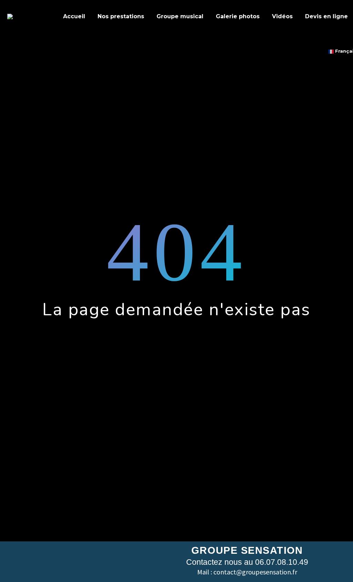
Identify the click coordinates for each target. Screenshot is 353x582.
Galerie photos (238, 16)
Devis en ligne (326, 16)
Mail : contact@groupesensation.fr (247, 572)
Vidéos (282, 16)
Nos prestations (121, 16)
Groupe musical (180, 16)
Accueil (74, 16)
